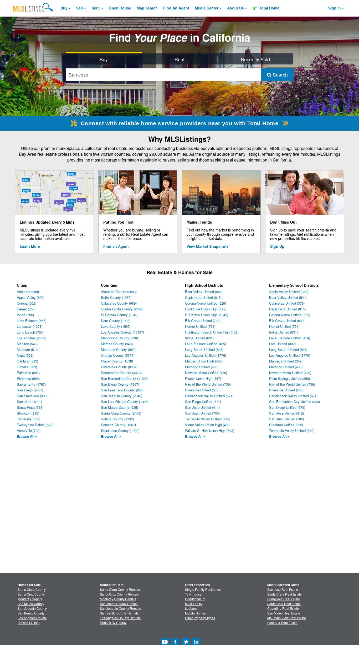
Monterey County (30, 599)
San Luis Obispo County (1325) (124, 401)
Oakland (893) (27, 361)
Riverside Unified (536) (202, 389)
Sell (79, 8)
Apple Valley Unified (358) (288, 291)
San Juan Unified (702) (286, 418)
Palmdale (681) (28, 372)
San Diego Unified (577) (203, 401)
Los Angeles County (32, 618)
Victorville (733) (28, 430)
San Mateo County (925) (119, 407)
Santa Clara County (32, 589)
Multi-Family (193, 603)
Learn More (30, 246)
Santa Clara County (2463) (121, 413)
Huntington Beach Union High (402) (211, 332)
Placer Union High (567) (203, 378)
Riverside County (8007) (119, 366)
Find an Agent (116, 246)
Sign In (334, 8)
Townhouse (193, 594)
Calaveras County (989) (119, 303)
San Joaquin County (32, 608)
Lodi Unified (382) (282, 343)
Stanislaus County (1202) (120, 430)
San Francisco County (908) (122, 389)
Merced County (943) (117, 343)
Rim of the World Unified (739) (208, 384)
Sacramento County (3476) (121, 372)
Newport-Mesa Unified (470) (206, 372)
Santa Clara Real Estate (284, 594)
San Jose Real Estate (282, 589)
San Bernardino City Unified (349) (294, 401)
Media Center (206, 8)
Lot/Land (191, 608)
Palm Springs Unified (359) (289, 378)
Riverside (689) (28, 378)
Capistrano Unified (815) (203, 297)
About (235, 8)
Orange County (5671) (117, 355)
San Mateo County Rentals (119, 603)
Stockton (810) (28, 413)
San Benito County (31, 613)
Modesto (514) (28, 349)
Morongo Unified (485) (201, 366)
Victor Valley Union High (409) (207, 424)
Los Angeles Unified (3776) (205, 355)
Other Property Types (200, 618)
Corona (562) (26, 303)
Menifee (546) (27, 343)
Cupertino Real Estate (283, 608)
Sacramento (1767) (31, 384)
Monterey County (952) (118, 349)
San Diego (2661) (30, 389)
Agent (176, 8)
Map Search (147, 8)
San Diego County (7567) (120, 384)
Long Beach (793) (30, 332)
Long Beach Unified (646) (204, 349)
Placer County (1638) (117, 361)
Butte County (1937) (116, 297)
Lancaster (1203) (29, 326)
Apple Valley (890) (30, 297)
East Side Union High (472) (205, 308)
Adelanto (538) (28, 291)
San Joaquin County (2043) (121, 395)
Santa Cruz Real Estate (284, 603)
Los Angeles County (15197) (122, 332)
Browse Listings (29, 622)
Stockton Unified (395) (286, 424)
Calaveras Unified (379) (287, 303)
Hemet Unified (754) (200, 326)
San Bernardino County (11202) (124, 378)
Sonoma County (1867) (118, 424)
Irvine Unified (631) (199, 337)
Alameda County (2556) (119, 291)
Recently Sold (255, 59)
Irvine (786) (25, 314)
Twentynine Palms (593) (35, 424)
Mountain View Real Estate (286, 618)
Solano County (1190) (117, 418)
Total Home (268, 8)
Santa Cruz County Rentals (119, 594)
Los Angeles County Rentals (120, 618)
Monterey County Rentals (118, 599)
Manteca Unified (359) (285, 361)
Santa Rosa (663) (30, 407)
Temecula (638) (28, 418)
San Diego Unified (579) (287, 407)
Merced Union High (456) (204, 361)
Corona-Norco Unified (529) (205, 303)
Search (279, 74)
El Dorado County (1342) (119, 314)
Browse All (26, 436)
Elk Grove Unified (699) (287, 320)
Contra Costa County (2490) (122, 308)
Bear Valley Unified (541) (204, 291)
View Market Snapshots (208, 246)
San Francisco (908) (32, 395)
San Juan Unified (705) (202, 413)
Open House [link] (120, 8)
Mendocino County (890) (119, 337)
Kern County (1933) (115, 320)
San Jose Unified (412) (286, 413)
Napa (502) (25, 355)
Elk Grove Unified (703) (202, 320)
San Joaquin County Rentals (120, 608)
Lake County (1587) (116, 326)
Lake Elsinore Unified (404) (289, 337)
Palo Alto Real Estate (282, 622)
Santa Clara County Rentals (120, 589)
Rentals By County (113, 622)
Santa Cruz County (31, 594)
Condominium (195, 599)
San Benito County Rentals (119, 613)
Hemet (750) (26, 308)
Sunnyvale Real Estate (283, 599)
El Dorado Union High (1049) (206, 314)
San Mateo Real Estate (283, 613)
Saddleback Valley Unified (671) (209, 395)
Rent (95, 8)
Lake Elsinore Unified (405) (205, 343)
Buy (64, 8)
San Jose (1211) (29, 401)
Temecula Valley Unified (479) (207, 418)
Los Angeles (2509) (31, 337)
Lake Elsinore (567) (31, 320)
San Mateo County (31, 603)
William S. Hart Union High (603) (209, 430)
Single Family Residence (203, 589)
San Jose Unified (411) (202, 407)
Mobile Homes (195, 613)
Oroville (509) (27, 366)
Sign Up (277, 246)
